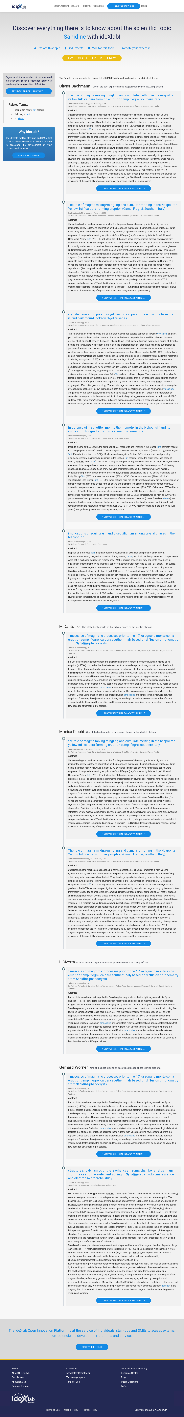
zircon (21, 118)
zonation (166, 1285)
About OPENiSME (21, 1373)
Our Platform (61, 6)
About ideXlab (19, 1381)
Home (15, 1368)
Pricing (87, 6)
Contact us (71, 1368)
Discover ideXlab (28, 155)
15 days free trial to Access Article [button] (123, 188)
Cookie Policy (71, 1410)
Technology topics (75, 1377)
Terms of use (73, 1381)
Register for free (20, 1386)
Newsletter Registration (78, 1373)
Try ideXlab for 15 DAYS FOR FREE (31, 91)
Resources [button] (98, 6)
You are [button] (75, 6)
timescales (105, 687)
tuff (34, 110)
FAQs (123, 1386)
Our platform (18, 1377)
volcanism (162, 333)
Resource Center (129, 1373)
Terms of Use (53, 1410)
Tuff (89, 129)
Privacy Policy (90, 1410)
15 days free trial (123, 6)
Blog (123, 1377)
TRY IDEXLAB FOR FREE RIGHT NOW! (92, 58)
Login (144, 6)
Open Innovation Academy (134, 1368)
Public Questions (129, 1381)
